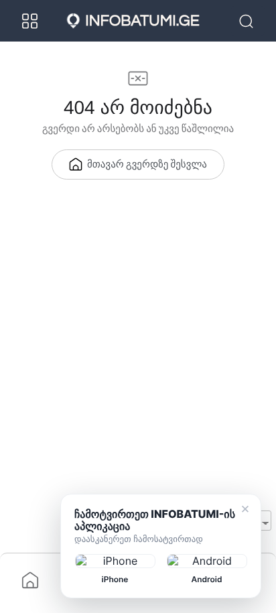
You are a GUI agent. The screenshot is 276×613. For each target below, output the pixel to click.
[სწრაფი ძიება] (248, 21)
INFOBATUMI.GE (142, 21)
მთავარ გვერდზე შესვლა (147, 165)
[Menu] (30, 21)
